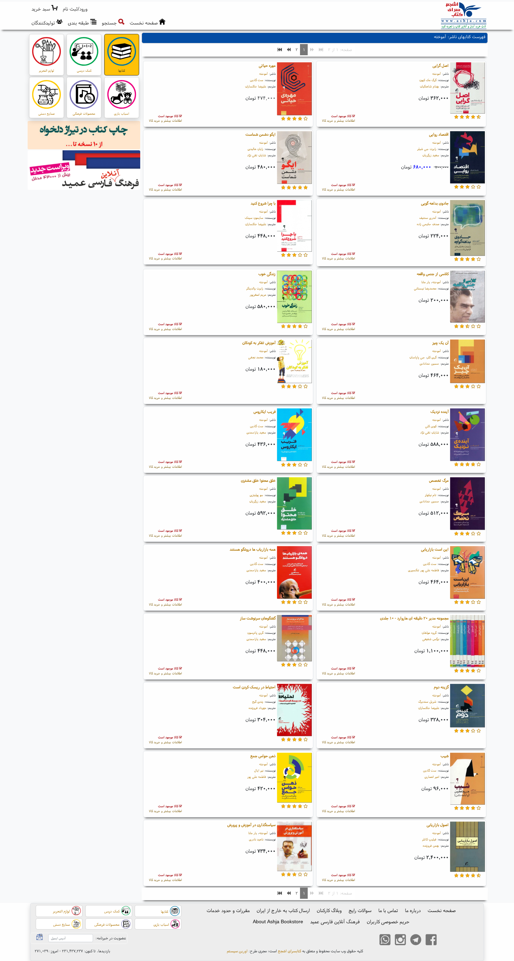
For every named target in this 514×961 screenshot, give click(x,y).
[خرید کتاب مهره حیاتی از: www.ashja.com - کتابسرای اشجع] (294, 89)
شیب (445, 756)
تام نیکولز (430, 495)
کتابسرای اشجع (289, 951)
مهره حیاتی (267, 65)
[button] (75, 9)
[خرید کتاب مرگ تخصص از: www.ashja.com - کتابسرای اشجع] (467, 504)
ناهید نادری (256, 839)
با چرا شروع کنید (263, 203)
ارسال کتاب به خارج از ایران (283, 910)
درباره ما (413, 910)
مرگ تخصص (439, 480)
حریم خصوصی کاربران (388, 921)
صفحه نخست (442, 910)
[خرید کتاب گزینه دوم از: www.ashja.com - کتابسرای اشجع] (467, 706)
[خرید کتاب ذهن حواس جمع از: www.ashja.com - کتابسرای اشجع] (294, 778)
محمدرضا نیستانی (425, 288)
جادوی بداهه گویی (435, 203)
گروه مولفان (429, 632)
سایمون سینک (254, 217)
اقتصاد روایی (439, 134)
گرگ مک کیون (427, 80)
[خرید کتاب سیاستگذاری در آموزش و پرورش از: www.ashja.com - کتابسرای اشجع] (294, 847)
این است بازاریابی (435, 549)
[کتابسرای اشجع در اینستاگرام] (400, 940)
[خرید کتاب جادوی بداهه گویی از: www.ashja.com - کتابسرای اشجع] (467, 228)
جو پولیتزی (256, 495)
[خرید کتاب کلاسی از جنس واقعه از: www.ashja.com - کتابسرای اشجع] (467, 297)
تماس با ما (388, 910)
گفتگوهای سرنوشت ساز (258, 618)
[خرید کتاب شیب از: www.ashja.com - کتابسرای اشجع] (467, 779)
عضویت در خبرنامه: (110, 938)
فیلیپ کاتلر (429, 839)
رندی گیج (257, 701)
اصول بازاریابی (438, 824)
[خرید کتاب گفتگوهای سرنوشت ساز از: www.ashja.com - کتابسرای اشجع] (294, 639)
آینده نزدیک (439, 411)
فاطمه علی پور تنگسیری (423, 570)
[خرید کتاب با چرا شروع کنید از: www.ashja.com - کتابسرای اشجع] (294, 226)
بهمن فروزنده (431, 845)
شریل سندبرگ (427, 701)
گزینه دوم (441, 687)
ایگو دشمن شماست (260, 134)
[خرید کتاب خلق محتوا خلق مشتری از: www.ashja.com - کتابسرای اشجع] (294, 504)
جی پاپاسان (417, 357)
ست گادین (256, 80)
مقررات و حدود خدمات (228, 910)
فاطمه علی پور (256, 776)
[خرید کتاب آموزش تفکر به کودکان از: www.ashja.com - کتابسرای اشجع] (294, 362)
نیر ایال (258, 770)
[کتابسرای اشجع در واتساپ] (385, 940)
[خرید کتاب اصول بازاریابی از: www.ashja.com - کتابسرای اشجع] (467, 847)
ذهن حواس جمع (263, 756)
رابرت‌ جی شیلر (426, 148)
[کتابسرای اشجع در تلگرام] (416, 940)
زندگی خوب (267, 274)
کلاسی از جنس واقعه (433, 274)
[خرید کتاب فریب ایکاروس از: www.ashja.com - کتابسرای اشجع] (294, 435)
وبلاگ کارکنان (329, 910)
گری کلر (431, 357)
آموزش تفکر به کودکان (259, 342)
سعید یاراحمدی (256, 432)
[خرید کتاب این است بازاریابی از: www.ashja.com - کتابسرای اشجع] (467, 573)
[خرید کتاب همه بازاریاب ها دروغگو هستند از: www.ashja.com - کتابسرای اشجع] (294, 573)
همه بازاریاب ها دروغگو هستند (253, 549)
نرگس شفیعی (430, 639)
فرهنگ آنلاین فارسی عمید (335, 921)
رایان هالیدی (255, 148)
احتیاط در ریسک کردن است (254, 687)
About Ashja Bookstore (278, 921)
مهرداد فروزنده (257, 707)
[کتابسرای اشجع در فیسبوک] (431, 940)
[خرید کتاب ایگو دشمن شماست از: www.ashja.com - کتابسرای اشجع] (294, 158)
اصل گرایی (441, 65)
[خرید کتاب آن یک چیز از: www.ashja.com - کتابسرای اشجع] (467, 362)
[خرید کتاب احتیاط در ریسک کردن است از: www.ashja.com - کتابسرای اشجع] (294, 711)
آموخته (436, 73)
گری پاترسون (255, 632)
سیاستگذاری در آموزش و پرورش (251, 824)
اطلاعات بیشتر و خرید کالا (338, 118)
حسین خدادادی (429, 363)
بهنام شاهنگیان (429, 86)
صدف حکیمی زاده (428, 224)
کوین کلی (430, 426)
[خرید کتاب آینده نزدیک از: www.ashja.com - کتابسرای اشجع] (467, 435)
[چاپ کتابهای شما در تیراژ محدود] (84, 135)
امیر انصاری (431, 776)
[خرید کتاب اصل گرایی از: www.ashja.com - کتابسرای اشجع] (467, 88)
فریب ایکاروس (265, 411)
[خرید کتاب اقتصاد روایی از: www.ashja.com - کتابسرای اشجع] (467, 158)
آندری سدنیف (427, 217)
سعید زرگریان (430, 155)
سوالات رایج (360, 910)
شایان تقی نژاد (256, 155)
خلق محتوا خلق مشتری (258, 480)
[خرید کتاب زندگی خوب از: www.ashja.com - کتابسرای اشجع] (294, 297)
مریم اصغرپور (258, 294)
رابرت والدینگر (254, 288)
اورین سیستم (237, 951)
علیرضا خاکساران (255, 86)
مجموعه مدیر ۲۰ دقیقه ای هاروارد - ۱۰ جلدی (414, 618)
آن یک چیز (440, 342)
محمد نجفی (255, 357)
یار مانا (425, 282)
